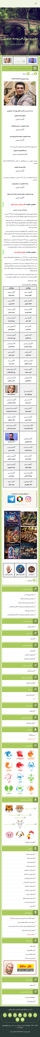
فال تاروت (32, 906)
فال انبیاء (32, 638)
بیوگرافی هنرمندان (30, 997)
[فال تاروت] (29, 519)
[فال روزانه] (12, 519)
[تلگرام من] (30, 1015)
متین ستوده (28, 372)
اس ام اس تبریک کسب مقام (28, 598)
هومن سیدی (28, 295)
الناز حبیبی (11, 303)
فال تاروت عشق (31, 894)
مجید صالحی (11, 312)
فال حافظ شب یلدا (30, 954)
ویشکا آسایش (28, 475)
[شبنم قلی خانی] (8, 61)
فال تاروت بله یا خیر (30, 902)
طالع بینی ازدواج (31, 682)
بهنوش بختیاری (28, 346)
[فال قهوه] (29, 535)
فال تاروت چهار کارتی (29, 874)
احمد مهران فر (11, 441)
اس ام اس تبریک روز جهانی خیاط (27, 602)
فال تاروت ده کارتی (30, 890)
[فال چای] (29, 551)
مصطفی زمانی (11, 329)
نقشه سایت (13, 1031)
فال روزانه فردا (31, 1001)
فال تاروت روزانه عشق (29, 898)
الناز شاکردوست (28, 428)
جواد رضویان (11, 419)
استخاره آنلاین (31, 626)
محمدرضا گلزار (28, 363)
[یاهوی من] (35, 1015)
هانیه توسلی (28, 312)
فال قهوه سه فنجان (30, 654)
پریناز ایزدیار (11, 320)
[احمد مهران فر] (32, 61)
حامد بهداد (11, 363)
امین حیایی (11, 355)
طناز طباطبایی (28, 441)
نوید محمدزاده (11, 338)
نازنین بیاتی (28, 411)
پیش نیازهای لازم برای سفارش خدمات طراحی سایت (22, 926)
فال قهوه (32, 650)
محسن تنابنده (28, 450)
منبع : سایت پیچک (32, 280)
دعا (34, 698)
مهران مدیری (28, 419)
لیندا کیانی (28, 355)
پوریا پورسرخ (28, 394)
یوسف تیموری (11, 467)
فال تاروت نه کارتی (30, 886)
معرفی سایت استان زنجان (28, 930)
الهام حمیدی (11, 450)
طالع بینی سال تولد (30, 842)
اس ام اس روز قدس (30, 594)
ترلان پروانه (11, 295)
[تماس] (15, 1015)
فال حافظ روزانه (31, 950)
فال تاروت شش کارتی (29, 882)
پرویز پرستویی (11, 458)
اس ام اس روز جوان (30, 610)
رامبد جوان (11, 484)
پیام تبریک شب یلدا (30, 958)
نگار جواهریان (28, 484)
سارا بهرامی (28, 402)
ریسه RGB (32, 735)
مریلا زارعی (11, 475)
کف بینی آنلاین (31, 670)
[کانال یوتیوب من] (22, 1019)
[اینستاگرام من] (20, 1015)
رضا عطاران (28, 338)
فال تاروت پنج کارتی (29, 878)
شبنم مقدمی (11, 346)
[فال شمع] (12, 535)
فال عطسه (32, 985)
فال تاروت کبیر (31, 858)
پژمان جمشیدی (11, 402)
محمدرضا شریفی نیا (11, 411)
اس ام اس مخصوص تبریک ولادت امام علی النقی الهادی (21, 614)
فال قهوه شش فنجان (29, 658)
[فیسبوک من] (25, 1015)
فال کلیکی (32, 711)
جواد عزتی (28, 320)
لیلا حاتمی (28, 329)
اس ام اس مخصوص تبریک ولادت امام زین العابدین (22, 606)
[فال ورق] (12, 551)
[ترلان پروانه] (20, 62)
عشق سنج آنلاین (30, 723)
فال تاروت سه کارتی (29, 870)
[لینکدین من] (17, 1019)
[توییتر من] (10, 1015)
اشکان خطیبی (28, 303)
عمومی (26, 580)
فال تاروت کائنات (30, 866)
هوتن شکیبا (28, 467)
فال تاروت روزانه (30, 854)
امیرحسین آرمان (11, 428)
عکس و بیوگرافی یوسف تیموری (20, 38)
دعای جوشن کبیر (30, 694)
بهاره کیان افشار (11, 372)
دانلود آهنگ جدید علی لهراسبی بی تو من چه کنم (22, 918)
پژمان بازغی (28, 458)
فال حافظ (32, 946)
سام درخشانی (11, 380)
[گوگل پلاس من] (5, 1015)
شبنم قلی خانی (11, 394)
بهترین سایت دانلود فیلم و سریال (26, 922)
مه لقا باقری (28, 380)
